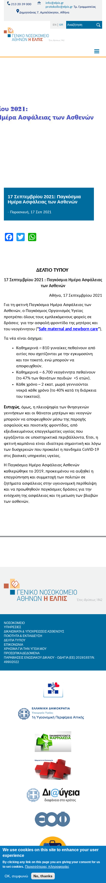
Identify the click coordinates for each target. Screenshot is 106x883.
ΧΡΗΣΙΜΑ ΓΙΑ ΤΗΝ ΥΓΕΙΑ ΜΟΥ (25, 649)
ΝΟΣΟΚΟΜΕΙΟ (14, 623)
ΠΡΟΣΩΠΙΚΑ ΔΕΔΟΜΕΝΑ (22, 653)
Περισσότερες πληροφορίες (47, 866)
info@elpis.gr (55, 3)
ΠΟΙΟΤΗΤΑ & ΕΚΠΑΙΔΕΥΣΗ (23, 636)
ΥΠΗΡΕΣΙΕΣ (12, 627)
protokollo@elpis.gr (59, 7)
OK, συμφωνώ (16, 876)
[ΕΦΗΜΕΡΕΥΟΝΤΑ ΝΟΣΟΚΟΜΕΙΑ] (53, 773)
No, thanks (42, 876)
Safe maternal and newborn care (68, 329)
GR (61, 24)
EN (54, 24)
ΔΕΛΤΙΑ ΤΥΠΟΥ (14, 640)
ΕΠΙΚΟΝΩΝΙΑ (13, 644)
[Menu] (96, 51)
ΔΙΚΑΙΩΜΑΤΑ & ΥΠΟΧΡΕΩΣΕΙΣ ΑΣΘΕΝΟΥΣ (34, 631)
